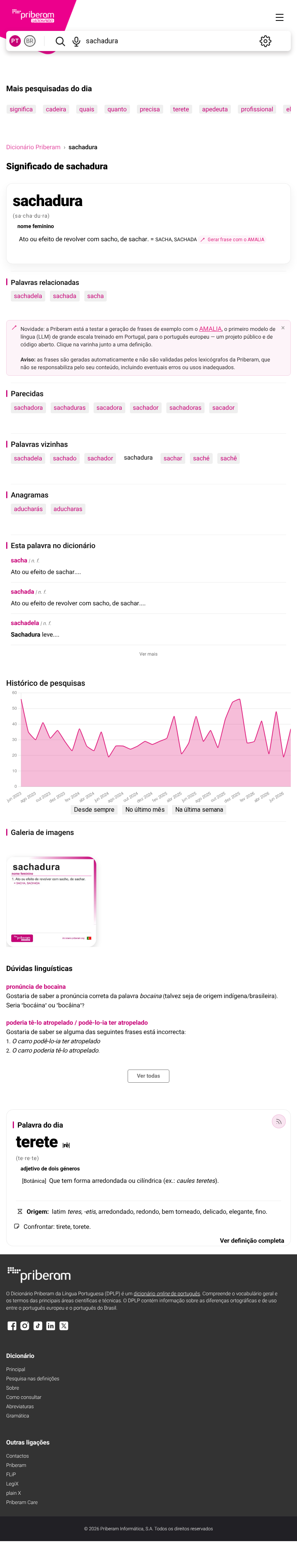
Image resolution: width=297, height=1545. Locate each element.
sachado (65, 458)
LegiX (12, 1484)
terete (181, 109)
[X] (64, 1329)
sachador (146, 407)
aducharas (68, 509)
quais (86, 109)
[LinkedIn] (50, 1329)
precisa (150, 109)
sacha (95, 296)
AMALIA (210, 328)
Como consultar (23, 1397)
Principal (15, 1370)
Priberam (16, 1465)
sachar (173, 458)
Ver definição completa (252, 1240)
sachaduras (70, 407)
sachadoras (185, 407)
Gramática (17, 1416)
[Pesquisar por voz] (77, 40)
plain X (13, 1493)
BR (29, 41)
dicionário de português (167, 1294)
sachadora (28, 407)
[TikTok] (38, 1329)
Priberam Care (22, 1503)
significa (21, 109)
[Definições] (265, 40)
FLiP (11, 1475)
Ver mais (149, 654)
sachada (65, 296)
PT (15, 41)
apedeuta (215, 109)
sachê (228, 458)
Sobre (12, 1388)
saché (201, 458)
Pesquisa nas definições (32, 1379)
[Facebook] (12, 1329)
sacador (223, 407)
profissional (257, 109)
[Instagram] (25, 1329)
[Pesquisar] (60, 40)
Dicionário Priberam (33, 147)
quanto (117, 109)
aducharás (28, 509)
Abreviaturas (20, 1407)
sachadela (28, 296)
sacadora (109, 407)
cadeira (56, 109)
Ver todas (148, 1076)
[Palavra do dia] (279, 1121)
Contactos (17, 1456)
